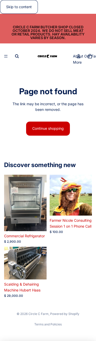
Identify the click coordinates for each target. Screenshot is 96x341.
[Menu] (6, 56)
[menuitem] (77, 62)
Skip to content (19, 7)
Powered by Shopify (64, 314)
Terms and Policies (48, 324)
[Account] (78, 56)
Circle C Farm (38, 314)
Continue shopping (48, 128)
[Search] (17, 56)
